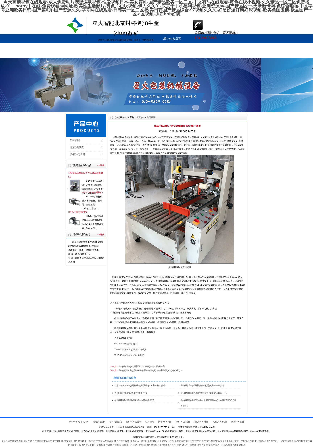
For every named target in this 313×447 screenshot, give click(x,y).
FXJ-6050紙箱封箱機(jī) (125, 343)
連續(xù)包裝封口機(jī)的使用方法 (130, 393)
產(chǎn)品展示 (232, 44)
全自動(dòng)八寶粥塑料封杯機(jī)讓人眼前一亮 (142, 366)
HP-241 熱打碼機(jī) (77, 212)
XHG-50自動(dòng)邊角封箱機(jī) (130, 349)
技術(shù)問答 (96, 53)
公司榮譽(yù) (212, 44)
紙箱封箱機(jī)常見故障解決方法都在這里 (134, 400)
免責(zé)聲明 (237, 421)
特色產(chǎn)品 (116, 53)
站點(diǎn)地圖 (156, 53)
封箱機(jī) (195, 141)
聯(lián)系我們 (136, 53)
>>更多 (100, 165)
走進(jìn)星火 (192, 44)
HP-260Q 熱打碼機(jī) (92, 192)
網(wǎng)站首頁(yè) (172, 40)
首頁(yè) (140, 117)
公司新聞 (76, 53)
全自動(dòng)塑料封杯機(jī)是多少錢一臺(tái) (202, 385)
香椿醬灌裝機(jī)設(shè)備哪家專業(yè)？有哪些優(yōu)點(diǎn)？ (150, 370)
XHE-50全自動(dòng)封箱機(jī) (129, 355)
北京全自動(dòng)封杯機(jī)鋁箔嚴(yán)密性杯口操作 (140, 385)
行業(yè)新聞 (77, 147)
